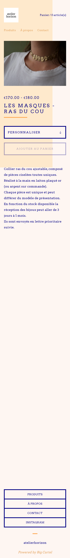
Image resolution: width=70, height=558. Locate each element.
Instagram (35, 522)
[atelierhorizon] (19, 15)
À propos (26, 30)
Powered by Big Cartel (35, 552)
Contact (43, 30)
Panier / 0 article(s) (53, 15)
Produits (10, 30)
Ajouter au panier (35, 148)
